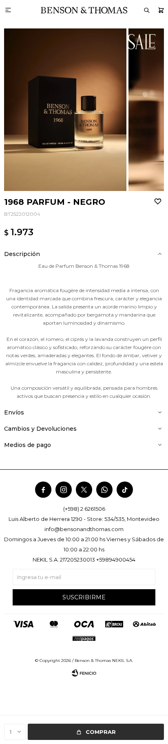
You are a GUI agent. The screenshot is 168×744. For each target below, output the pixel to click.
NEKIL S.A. (122, 660)
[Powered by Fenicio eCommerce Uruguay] (84, 673)
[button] (161, 10)
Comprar (101, 732)
